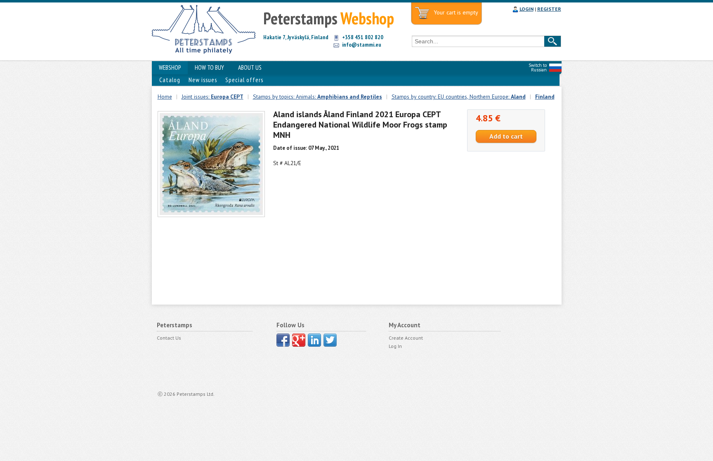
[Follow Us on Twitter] (330, 340)
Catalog (169, 80)
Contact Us (169, 338)
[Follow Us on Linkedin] (314, 340)
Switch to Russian (538, 67)
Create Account (406, 338)
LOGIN (526, 9)
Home (165, 96)
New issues (203, 80)
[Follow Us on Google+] (298, 340)
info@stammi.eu (361, 44)
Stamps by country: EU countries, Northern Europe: (459, 96)
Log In (395, 346)
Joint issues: (212, 96)
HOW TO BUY (209, 67)
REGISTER (549, 9)
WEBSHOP (170, 67)
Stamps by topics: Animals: (317, 96)
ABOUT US (250, 67)
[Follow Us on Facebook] (283, 340)
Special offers (244, 80)
